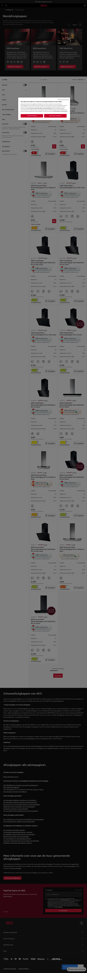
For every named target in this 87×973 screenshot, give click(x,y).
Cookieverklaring (56, 111)
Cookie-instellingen (32, 115)
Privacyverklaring (64, 111)
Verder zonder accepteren (63, 99)
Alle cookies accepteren (55, 115)
